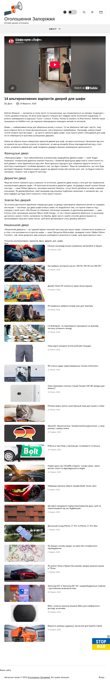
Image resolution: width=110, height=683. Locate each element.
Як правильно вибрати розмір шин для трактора (70, 306)
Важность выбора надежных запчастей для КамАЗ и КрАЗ (75, 626)
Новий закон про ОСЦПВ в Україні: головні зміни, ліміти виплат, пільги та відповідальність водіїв (74, 467)
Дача (10, 103)
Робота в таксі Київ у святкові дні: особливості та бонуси (74, 446)
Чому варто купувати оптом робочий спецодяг (69, 346)
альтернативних (21, 241)
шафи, (60, 241)
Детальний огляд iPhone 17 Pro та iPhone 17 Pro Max (73, 526)
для (54, 241)
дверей (48, 241)
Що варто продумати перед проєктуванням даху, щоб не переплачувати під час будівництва (74, 507)
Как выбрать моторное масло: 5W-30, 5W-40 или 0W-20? (74, 266)
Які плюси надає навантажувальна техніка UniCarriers (73, 366)
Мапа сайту (5, 670)
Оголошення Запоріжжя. (39, 677)
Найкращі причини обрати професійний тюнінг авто (72, 486)
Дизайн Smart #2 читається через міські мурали (70, 286)
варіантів (34, 241)
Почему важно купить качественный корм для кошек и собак (76, 406)
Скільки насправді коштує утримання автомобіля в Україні (75, 246)
